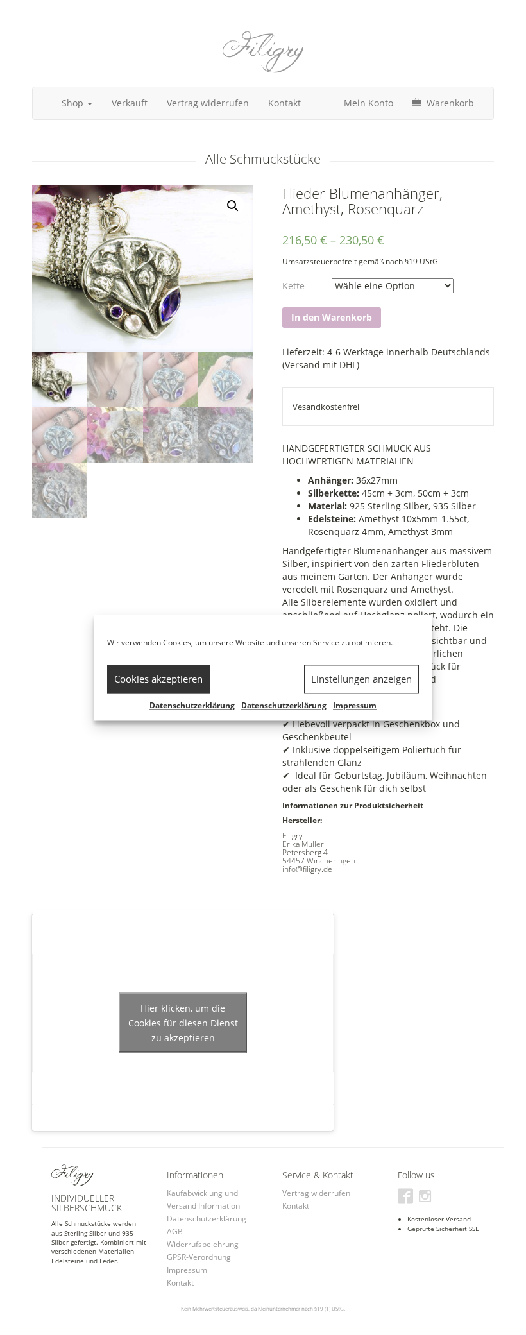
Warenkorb (449, 103)
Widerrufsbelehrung (203, 1244)
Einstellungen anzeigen (361, 678)
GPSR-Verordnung (199, 1257)
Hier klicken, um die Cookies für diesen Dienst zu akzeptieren (183, 1022)
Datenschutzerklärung (192, 705)
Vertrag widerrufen (208, 103)
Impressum (355, 705)
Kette (293, 286)
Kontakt (284, 103)
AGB (175, 1231)
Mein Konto (368, 103)
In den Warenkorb (331, 317)
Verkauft (130, 103)
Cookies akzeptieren (158, 678)
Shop (74, 103)
